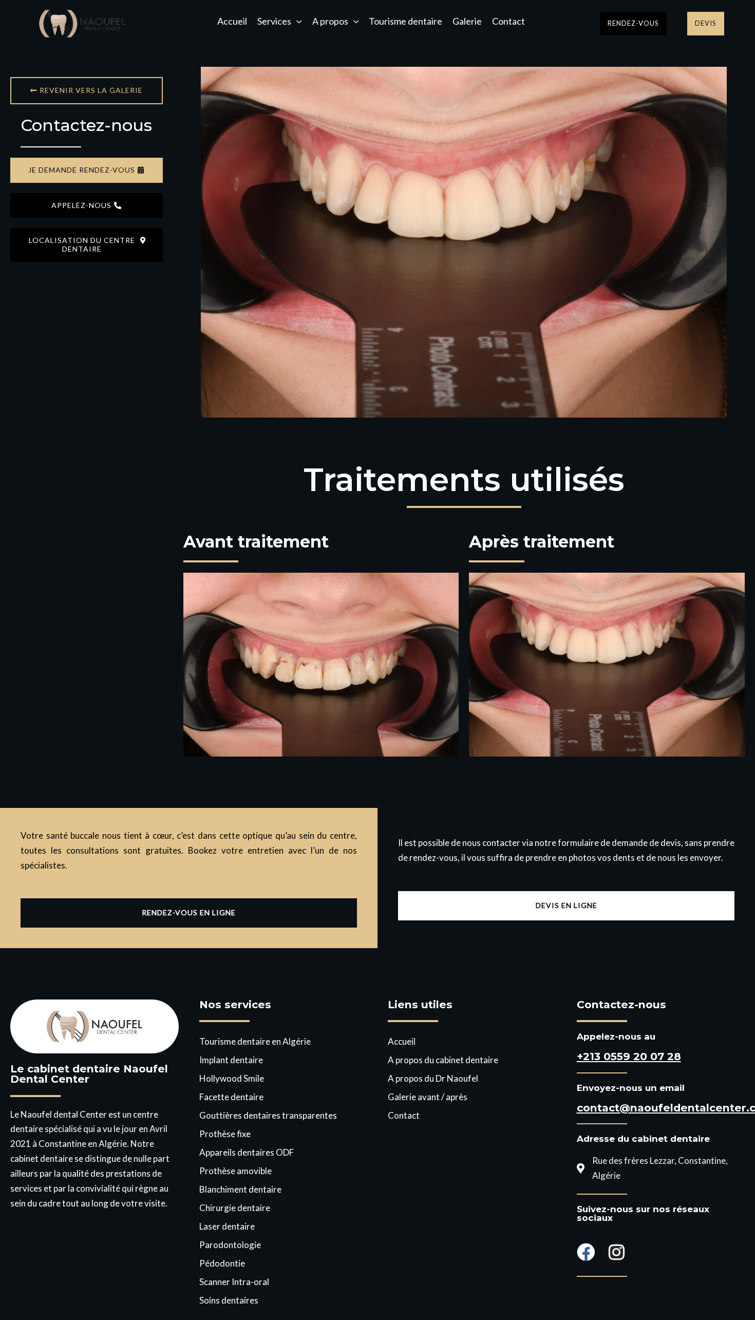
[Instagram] (617, 1252)
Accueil (232, 21)
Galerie (467, 21)
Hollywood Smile (231, 1078)
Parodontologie (230, 1244)
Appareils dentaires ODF (246, 1152)
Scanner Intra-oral (234, 1281)
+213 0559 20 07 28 (629, 1056)
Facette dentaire (231, 1096)
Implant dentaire (231, 1059)
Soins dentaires (228, 1300)
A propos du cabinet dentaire (443, 1059)
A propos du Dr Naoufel (433, 1078)
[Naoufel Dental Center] (82, 22)
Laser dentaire (227, 1226)
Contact (508, 21)
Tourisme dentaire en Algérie (255, 1041)
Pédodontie (222, 1263)
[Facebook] (586, 1252)
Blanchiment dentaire (240, 1189)
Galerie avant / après (427, 1096)
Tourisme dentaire (405, 21)
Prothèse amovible (235, 1170)
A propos (330, 21)
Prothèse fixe (225, 1133)
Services (274, 21)
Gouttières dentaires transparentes (268, 1115)
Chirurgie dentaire (234, 1207)
